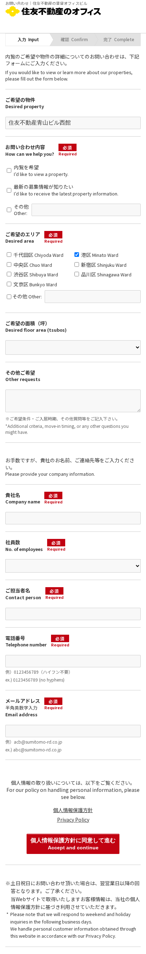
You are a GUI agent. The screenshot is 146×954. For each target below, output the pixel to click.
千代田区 (37, 254)
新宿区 (103, 264)
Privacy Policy (73, 819)
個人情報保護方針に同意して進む (73, 843)
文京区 (34, 284)
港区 (99, 254)
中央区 (32, 264)
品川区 (105, 274)
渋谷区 (35, 274)
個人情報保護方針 (73, 810)
